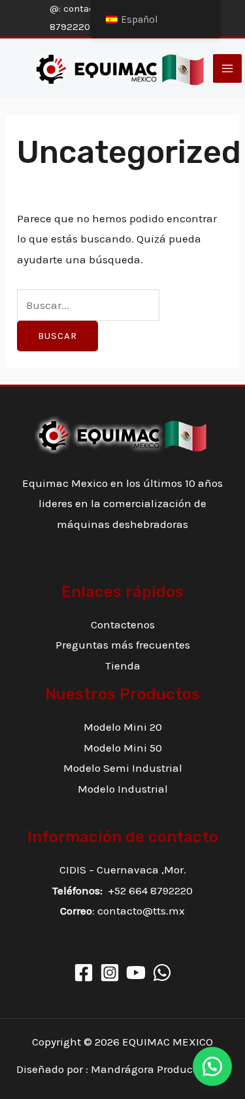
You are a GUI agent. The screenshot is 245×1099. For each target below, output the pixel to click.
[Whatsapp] (162, 972)
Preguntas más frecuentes (123, 644)
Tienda (122, 665)
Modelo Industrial (123, 788)
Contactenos (123, 624)
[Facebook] (83, 972)
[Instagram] (110, 972)
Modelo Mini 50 (123, 747)
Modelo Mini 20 (123, 726)
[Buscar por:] (88, 305)
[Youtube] (136, 972)
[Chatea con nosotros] (212, 1066)
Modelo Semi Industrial (122, 767)
